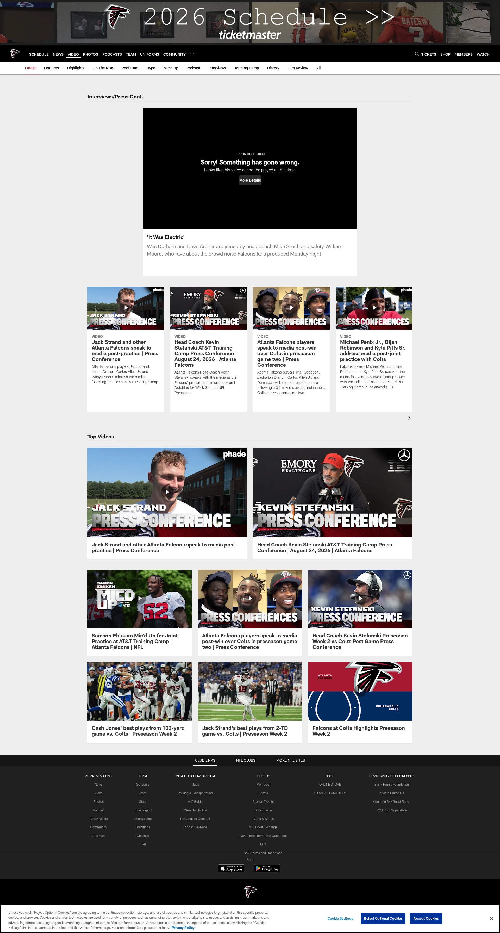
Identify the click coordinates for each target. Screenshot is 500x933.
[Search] (417, 53)
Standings (143, 827)
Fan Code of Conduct (195, 818)
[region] (250, 919)
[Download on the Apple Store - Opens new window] (231, 868)
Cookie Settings (340, 918)
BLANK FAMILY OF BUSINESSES (391, 776)
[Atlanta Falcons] (250, 892)
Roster (142, 793)
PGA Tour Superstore (392, 810)
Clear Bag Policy (195, 810)
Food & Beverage (195, 827)
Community (98, 827)
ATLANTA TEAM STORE (330, 793)
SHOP (330, 776)
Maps (195, 784)
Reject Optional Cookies (383, 918)
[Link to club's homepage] (14, 53)
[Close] (491, 918)
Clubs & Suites (263, 818)
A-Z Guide (195, 801)
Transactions (143, 818)
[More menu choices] (192, 54)
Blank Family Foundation (391, 784)
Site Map (98, 835)
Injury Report (143, 810)
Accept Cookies (426, 918)
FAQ (263, 844)
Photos (98, 801)
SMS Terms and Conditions (263, 853)
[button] (250, 180)
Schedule (142, 784)
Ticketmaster (263, 810)
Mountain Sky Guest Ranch (392, 801)
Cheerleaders (99, 818)
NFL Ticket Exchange (263, 827)
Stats (142, 801)
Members (263, 784)
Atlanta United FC (391, 793)
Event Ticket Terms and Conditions (263, 835)
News (98, 784)
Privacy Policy (183, 927)
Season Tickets (263, 801)
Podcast (98, 810)
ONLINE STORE (330, 784)
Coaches (143, 835)
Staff (142, 844)
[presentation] (410, 418)
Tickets (263, 793)
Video (99, 793)
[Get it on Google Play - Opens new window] (267, 870)
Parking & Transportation (195, 793)
